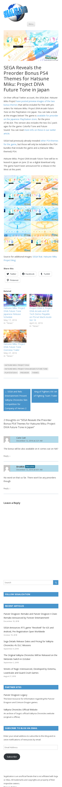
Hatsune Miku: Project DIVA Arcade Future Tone (26, 369)
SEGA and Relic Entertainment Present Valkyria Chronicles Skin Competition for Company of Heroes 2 (16, 400)
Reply (6, 456)
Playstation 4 (11, 372)
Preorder (24, 372)
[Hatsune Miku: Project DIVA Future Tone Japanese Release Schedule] (15, 300)
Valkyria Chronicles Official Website (20, 709)
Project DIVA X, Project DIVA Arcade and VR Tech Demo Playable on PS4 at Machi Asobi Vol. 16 (40, 314)
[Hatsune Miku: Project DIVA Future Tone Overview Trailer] (15, 336)
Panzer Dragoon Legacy (15, 695)
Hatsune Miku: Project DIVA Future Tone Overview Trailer (14, 347)
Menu (31, 24)
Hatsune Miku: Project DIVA (17, 365)
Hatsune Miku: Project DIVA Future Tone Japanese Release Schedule (14, 312)
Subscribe (12, 756)
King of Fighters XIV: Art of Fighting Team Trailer (45, 395)
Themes (35, 372)
